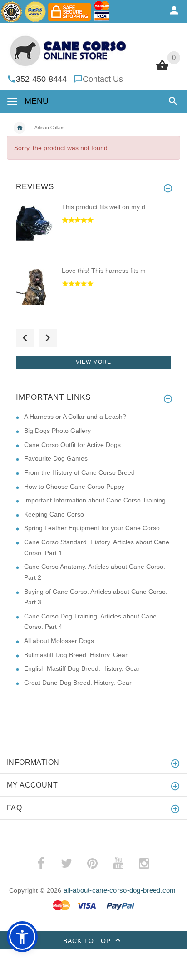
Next (48, 338)
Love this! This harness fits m (104, 270)
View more (93, 362)
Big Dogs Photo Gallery (57, 430)
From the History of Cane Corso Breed (79, 472)
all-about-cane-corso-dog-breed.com (120, 890)
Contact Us (103, 79)
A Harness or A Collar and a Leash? (75, 416)
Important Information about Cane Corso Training (95, 500)
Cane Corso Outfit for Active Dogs (72, 444)
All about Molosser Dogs (59, 640)
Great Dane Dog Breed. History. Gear (78, 682)
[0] (162, 69)
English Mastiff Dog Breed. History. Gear (82, 668)
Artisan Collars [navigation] (49, 127)
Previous (25, 338)
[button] (171, 101)
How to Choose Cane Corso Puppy (74, 486)
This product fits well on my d (103, 207)
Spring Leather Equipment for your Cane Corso (92, 528)
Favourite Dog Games (56, 458)
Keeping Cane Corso (54, 514)
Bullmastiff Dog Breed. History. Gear (76, 654)
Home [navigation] (19, 128)
